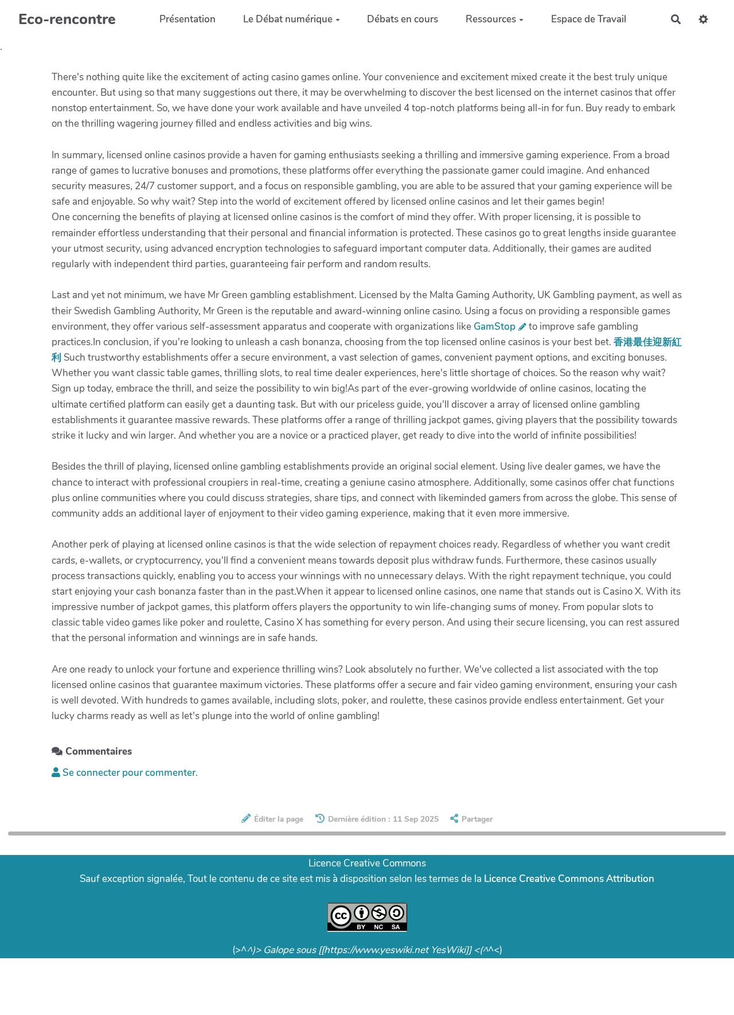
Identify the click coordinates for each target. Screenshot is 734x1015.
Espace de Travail (588, 19)
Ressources (491, 19)
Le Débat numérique (288, 19)
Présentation (187, 19)
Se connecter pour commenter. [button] (129, 772)
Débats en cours (402, 19)
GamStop (495, 326)
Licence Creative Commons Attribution (569, 878)
